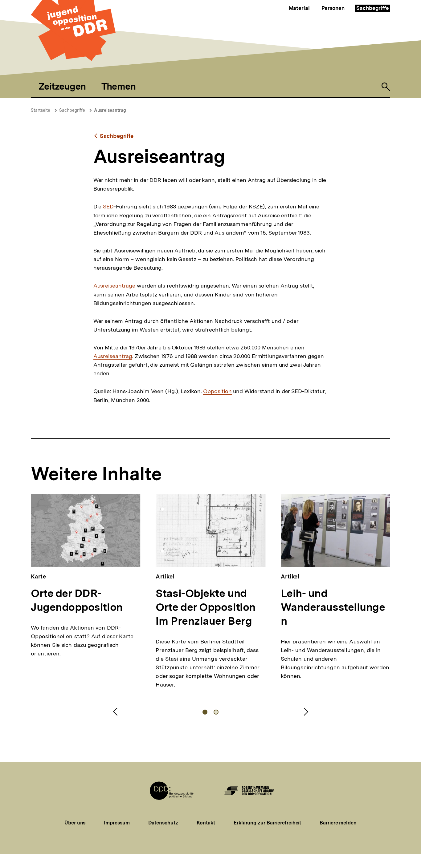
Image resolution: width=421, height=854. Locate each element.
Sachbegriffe (372, 8)
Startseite (40, 110)
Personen (333, 8)
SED (108, 206)
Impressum (116, 823)
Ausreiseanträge (114, 285)
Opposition (217, 391)
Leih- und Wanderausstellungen (333, 607)
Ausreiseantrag (110, 110)
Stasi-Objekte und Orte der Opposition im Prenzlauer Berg (205, 607)
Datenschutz (163, 823)
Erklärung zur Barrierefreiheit (267, 823)
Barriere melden (338, 823)
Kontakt (206, 823)
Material (299, 8)
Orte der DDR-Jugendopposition (77, 600)
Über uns (74, 823)
